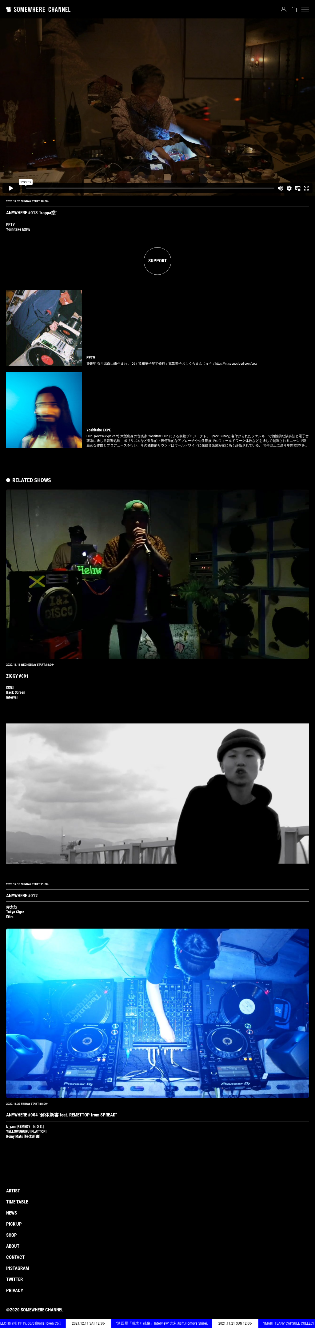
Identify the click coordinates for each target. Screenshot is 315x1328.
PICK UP (14, 1224)
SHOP (11, 1235)
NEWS (11, 1213)
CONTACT (15, 1257)
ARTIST (13, 1191)
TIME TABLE (17, 1202)
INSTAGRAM (17, 1268)
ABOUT (12, 1246)
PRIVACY (14, 1290)
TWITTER (14, 1279)
